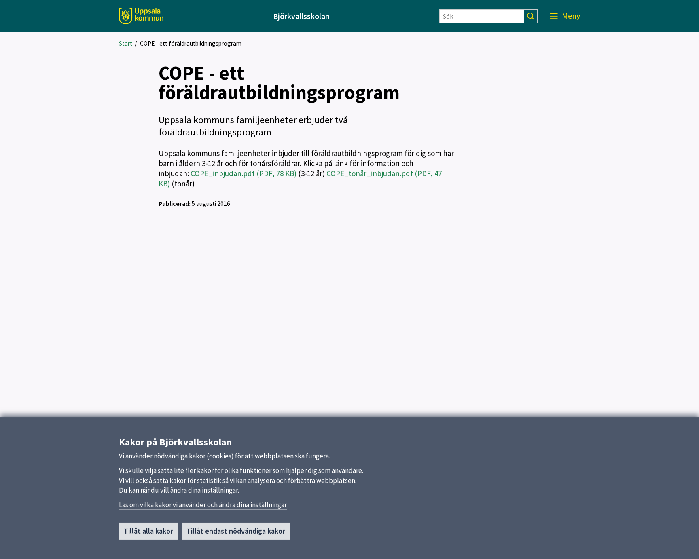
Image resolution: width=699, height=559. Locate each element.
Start (125, 43)
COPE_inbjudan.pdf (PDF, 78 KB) (244, 173)
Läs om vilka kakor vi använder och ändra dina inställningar (203, 504)
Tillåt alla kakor (148, 531)
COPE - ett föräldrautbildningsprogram (190, 43)
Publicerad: (175, 203)
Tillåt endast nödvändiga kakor (235, 531)
